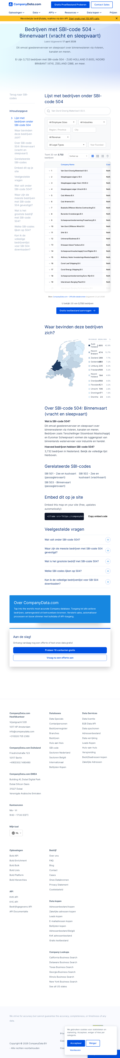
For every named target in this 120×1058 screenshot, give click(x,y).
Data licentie (88, 718)
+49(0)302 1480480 (20, 762)
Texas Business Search (61, 967)
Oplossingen (15, 12)
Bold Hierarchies (18, 879)
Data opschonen (90, 728)
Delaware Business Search (63, 962)
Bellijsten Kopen (57, 767)
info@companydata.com (22, 731)
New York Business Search (63, 981)
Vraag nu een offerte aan (60, 657)
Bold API (14, 855)
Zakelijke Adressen (92, 762)
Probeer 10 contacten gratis (60, 650)
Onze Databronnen (59, 879)
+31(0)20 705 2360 (19, 736)
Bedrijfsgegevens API (21, 906)
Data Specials (56, 718)
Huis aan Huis (56, 743)
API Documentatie (19, 911)
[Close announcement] (117, 19)
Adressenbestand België (62, 930)
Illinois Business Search (61, 976)
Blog (51, 865)
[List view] (102, 156)
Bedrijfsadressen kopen (94, 757)
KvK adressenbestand (60, 935)
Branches (54, 733)
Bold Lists (15, 870)
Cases (52, 875)
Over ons (54, 855)
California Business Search (63, 957)
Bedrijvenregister (58, 728)
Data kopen (93, 12)
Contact (53, 870)
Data (35, 12)
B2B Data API (89, 723)
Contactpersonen (58, 723)
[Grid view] (97, 156)
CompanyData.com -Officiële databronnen (69, 297)
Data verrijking (89, 738)
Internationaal (56, 762)
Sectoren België (57, 757)
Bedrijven (54, 738)
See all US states (58, 986)
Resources (70, 12)
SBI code (54, 747)
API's (51, 12)
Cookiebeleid (56, 889)
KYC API (14, 901)
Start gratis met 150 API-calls (84, 18)
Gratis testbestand (58, 940)
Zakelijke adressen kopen (62, 911)
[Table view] (92, 156)
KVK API (14, 897)
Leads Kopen (89, 743)
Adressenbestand (91, 733)
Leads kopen (55, 916)
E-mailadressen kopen (61, 921)
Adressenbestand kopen (62, 906)
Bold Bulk (14, 865)
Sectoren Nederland (59, 752)
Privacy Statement (58, 884)
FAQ (51, 860)
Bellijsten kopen (57, 926)
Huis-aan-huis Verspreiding (89, 750)
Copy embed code (97, 516)
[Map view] (107, 156)
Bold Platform (17, 875)
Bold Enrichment (18, 860)
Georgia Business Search (62, 972)
